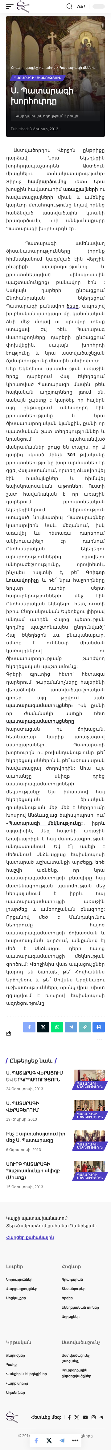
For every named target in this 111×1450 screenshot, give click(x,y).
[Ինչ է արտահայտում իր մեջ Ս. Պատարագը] (89, 1139)
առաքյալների (80, 189)
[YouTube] (85, 1417)
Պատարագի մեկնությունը (45, 823)
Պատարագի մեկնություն (37, 78)
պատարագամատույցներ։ (39, 705)
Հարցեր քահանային (30, 1237)
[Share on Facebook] (36, 1440)
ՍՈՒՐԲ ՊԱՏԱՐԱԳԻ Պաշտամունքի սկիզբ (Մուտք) (33, 1170)
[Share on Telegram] (62, 1440)
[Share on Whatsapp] (57, 1027)
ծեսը (73, 306)
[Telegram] (101, 1417)
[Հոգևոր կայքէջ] (23, 6)
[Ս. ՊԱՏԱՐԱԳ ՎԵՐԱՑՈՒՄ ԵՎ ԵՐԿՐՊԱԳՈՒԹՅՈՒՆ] (89, 1079)
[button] (11, 6)
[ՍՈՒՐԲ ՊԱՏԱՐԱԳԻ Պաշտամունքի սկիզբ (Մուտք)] (89, 1170)
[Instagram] (93, 1417)
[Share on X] (49, 1440)
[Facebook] (69, 1417)
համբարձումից (44, 181)
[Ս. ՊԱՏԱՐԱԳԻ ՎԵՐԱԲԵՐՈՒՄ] (89, 1109)
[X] (76, 1417)
